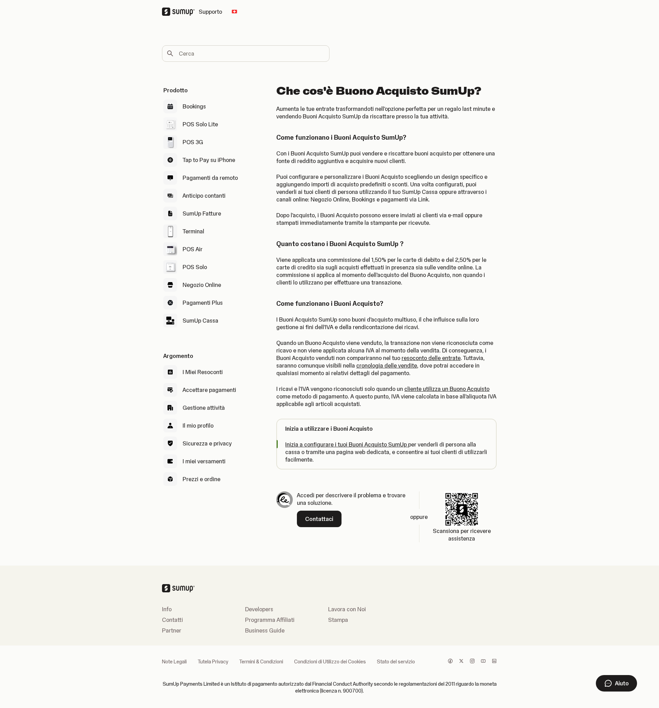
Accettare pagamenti (209, 389)
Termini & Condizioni (261, 662)
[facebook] (450, 661)
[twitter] (461, 661)
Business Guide (265, 630)
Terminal (193, 231)
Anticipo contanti (204, 195)
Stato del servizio (396, 662)
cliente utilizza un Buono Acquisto (446, 388)
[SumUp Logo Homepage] (180, 11)
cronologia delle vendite (386, 365)
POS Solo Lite (200, 124)
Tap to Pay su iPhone (209, 159)
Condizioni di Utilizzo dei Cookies (330, 662)
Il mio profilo (198, 425)
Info (167, 609)
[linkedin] (494, 661)
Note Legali (174, 662)
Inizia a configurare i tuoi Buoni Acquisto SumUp (346, 444)
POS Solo (195, 267)
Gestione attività (204, 407)
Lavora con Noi (347, 609)
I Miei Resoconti (203, 372)
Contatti (172, 619)
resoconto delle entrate (431, 358)
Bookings (194, 106)
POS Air (193, 249)
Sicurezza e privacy (207, 443)
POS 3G (193, 142)
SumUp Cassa (200, 320)
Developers (259, 609)
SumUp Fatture (202, 213)
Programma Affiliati (269, 619)
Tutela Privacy (213, 662)
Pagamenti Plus (203, 302)
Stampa (338, 619)
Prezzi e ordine (201, 479)
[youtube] (483, 661)
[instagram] (472, 661)
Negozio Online (202, 284)
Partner (171, 630)
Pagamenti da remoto (210, 177)
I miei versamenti (204, 461)
